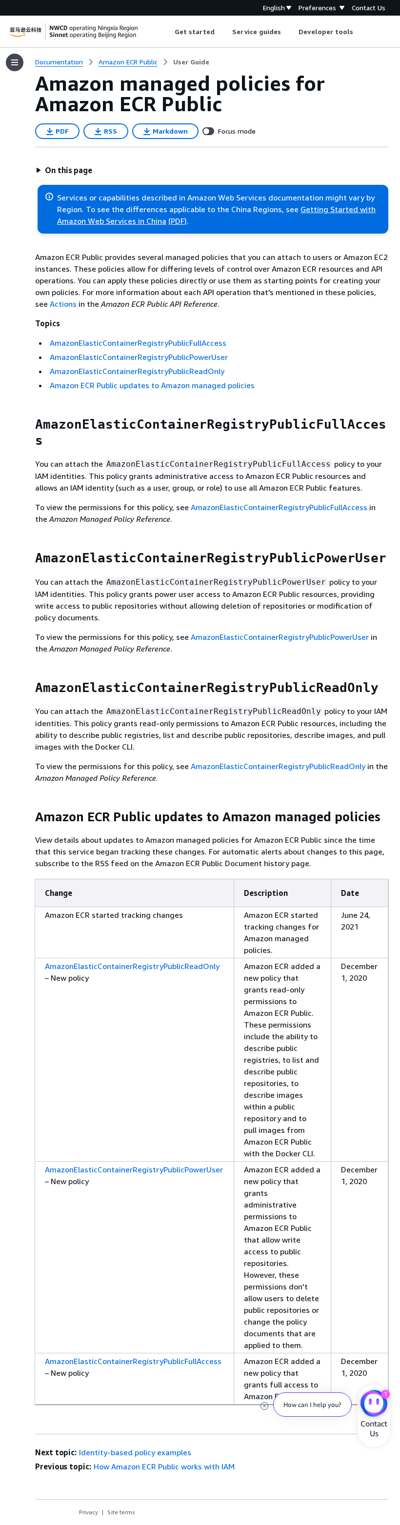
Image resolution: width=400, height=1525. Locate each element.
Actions (63, 304)
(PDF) (177, 221)
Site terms (121, 1512)
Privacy (88, 1512)
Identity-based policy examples (135, 1452)
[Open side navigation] (14, 62)
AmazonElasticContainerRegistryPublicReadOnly (137, 371)
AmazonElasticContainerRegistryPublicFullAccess (138, 343)
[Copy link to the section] (27, 424)
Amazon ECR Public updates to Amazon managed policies (152, 385)
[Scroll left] (167, 32)
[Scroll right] (361, 32)
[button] (64, 170)
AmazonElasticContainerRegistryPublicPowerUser (139, 357)
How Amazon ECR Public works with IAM (164, 1466)
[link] (191, 62)
